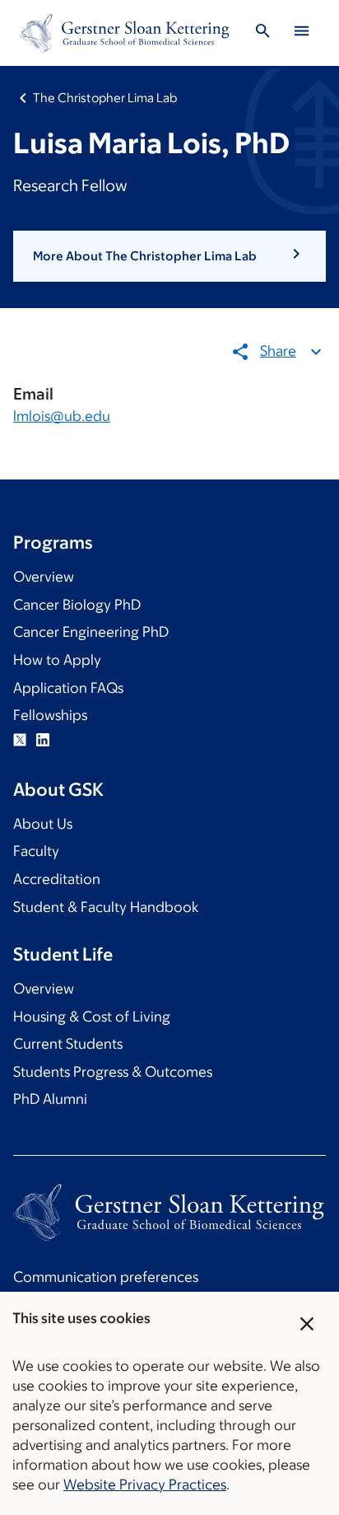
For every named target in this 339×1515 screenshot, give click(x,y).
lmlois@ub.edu (61, 416)
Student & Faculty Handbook (105, 907)
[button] (169, 256)
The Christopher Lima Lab (105, 98)
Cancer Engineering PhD (91, 632)
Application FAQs (68, 688)
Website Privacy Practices (144, 1484)
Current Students (68, 1044)
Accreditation (56, 879)
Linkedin (42, 739)
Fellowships (50, 715)
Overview (43, 576)
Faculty (36, 851)
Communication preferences (105, 1277)
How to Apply (57, 660)
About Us (42, 824)
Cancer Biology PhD (77, 604)
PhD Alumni (50, 1099)
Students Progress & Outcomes (112, 1072)
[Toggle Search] (263, 33)
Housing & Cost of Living (91, 1016)
